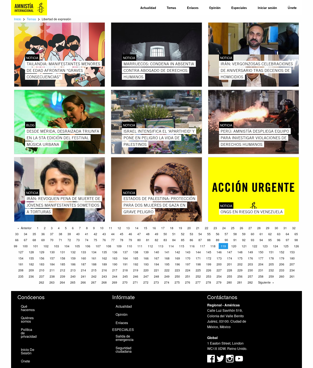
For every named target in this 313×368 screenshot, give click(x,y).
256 (240, 276)
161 (93, 258)
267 (93, 282)
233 (281, 270)
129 (41, 252)
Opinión (215, 7)
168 (166, 258)
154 (20, 258)
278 (208, 282)
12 (119, 228)
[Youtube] (239, 358)
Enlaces (192, 7)
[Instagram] (230, 358)
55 (209, 234)
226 (208, 270)
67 (25, 240)
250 (177, 276)
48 (147, 234)
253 (208, 276)
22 (206, 228)
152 (281, 252)
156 (41, 258)
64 (287, 234)
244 (114, 276)
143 (187, 252)
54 (200, 234)
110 (129, 246)
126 (296, 246)
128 (31, 252)
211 (52, 270)
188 (93, 264)
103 (56, 246)
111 (139, 246)
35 (34, 234)
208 (20, 270)
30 (276, 228)
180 (292, 258)
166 (146, 258)
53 (191, 234)
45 (121, 234)
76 (104, 240)
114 (171, 246)
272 (145, 282)
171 (198, 258)
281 (239, 282)
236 (31, 276)
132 (73, 252)
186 (73, 264)
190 (114, 264)
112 (150, 246)
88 (209, 240)
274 (166, 282)
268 (104, 282)
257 (250, 276)
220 (146, 270)
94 (261, 240)
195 (166, 264)
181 (20, 264)
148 (240, 252)
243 (104, 276)
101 (35, 246)
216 (104, 270)
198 (198, 264)
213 (73, 270)
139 (146, 252)
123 (265, 246)
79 (130, 240)
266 (83, 282)
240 (73, 276)
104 (66, 246)
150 (260, 252)
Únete (292, 7)
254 (219, 276)
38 (60, 234)
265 (72, 282)
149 (250, 252)
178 (271, 258)
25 (232, 228)
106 (87, 246)
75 (95, 240)
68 (34, 240)
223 (177, 270)
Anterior (26, 228)
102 (46, 246)
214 (83, 270)
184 (52, 264)
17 (163, 228)
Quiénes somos (27, 319)
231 (260, 270)
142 (177, 252)
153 (292, 252)
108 (108, 246)
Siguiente (264, 282)
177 (260, 258)
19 (180, 228)
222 (166, 270)
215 (93, 270)
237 (41, 276)
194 (156, 264)
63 (278, 234)
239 (62, 276)
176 (250, 258)
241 (83, 276)
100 (25, 246)
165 (135, 258)
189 (104, 264)
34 (25, 234)
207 (292, 264)
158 (62, 258)
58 (235, 234)
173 (219, 258)
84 (174, 240)
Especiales (239, 7)
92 (244, 240)
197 (187, 264)
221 (156, 270)
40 (78, 234)
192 (135, 264)
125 (286, 246)
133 (83, 252)
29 (267, 228)
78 (121, 240)
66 (17, 240)
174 (229, 258)
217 (114, 270)
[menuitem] (148, 7)
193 (146, 264)
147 (229, 252)
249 (166, 276)
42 (95, 234)
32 (294, 228)
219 (135, 270)
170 (187, 258)
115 (181, 246)
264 (62, 282)
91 (235, 240)
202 (240, 264)
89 (217, 240)
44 (113, 234)
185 (62, 264)
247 (146, 276)
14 (136, 228)
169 (177, 258)
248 (156, 276)
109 (119, 246)
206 (281, 264)
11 (110, 228)
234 (292, 270)
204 (260, 264)
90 (226, 240)
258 (260, 276)
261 (292, 276)
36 (43, 234)
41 (86, 234)
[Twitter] (221, 358)
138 (135, 252)
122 (254, 246)
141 (166, 252)
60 (252, 234)
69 (43, 240)
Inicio (17, 19)
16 (154, 228)
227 (219, 270)
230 (250, 270)
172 (208, 258)
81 (147, 240)
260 (281, 276)
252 (198, 276)
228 (229, 270)
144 (198, 252)
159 (73, 258)
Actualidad (148, 7)
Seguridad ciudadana (124, 349)
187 (83, 264)
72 (69, 240)
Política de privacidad (29, 333)
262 (41, 282)
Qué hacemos (28, 308)
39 (69, 234)
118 (212, 246)
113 (160, 246)
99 (15, 246)
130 (52, 252)
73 (78, 240)
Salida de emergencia (125, 338)
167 (156, 258)
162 (104, 258)
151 (271, 252)
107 (98, 246)
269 (114, 282)
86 (191, 240)
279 (218, 282)
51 (174, 234)
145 (208, 252)
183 (41, 264)
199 (208, 264)
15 (145, 228)
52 (182, 234)
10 (101, 228)
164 (125, 258)
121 (244, 246)
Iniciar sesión (267, 7)
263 (52, 282)
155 (31, 258)
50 (165, 234)
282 (250, 282)
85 (182, 240)
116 (192, 246)
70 (51, 240)
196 (177, 264)
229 (240, 270)
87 (200, 240)
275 (177, 282)
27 (250, 228)
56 (217, 234)
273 (156, 282)
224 (187, 270)
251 (187, 276)
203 (250, 264)
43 (104, 234)
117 (202, 246)
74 (86, 240)
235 (20, 276)
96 (278, 240)
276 (187, 282)
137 (125, 252)
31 (285, 228)
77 (113, 240)
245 (125, 276)
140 (156, 252)
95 (270, 240)
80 (139, 240)
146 (219, 252)
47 (139, 234)
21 (198, 228)
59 (244, 234)
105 (77, 246)
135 (104, 252)
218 (125, 270)
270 (125, 282)
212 (62, 270)
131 (62, 252)
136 (114, 252)
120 (233, 246)
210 (41, 270)
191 (125, 264)
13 (128, 228)
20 (189, 228)
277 (198, 282)
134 (93, 252)
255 (229, 276)
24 (224, 228)
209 (31, 270)
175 (240, 258)
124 (275, 246)
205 (271, 264)
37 (51, 234)
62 (270, 234)
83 (165, 240)
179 (281, 258)
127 (20, 252)
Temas (171, 7)
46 (130, 234)
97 (287, 240)
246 (135, 276)
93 (252, 240)
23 (215, 228)
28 (259, 228)
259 (271, 276)
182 (31, 264)
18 (171, 228)
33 (17, 234)
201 (229, 264)
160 (83, 258)
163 (114, 258)
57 (226, 234)
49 (156, 234)
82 (156, 240)
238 (52, 276)
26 (241, 228)
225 (198, 270)
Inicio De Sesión (27, 351)
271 (135, 282)
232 (271, 270)
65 (296, 234)
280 (229, 282)
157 (52, 258)
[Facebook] (211, 358)
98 (296, 240)
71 (60, 240)
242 (93, 276)
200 (219, 264)
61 (261, 234)
